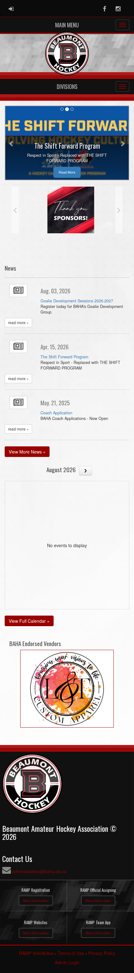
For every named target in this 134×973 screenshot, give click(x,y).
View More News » (27, 452)
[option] (67, 210)
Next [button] (118, 210)
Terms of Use (71, 953)
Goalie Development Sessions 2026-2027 (77, 301)
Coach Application (56, 413)
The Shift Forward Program (64, 357)
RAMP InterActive (36, 953)
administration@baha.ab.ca (39, 871)
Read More (67, 172)
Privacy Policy (101, 953)
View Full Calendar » (29, 621)
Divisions (67, 86)
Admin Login (67, 962)
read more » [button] (18, 322)
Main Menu (67, 25)
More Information (36, 900)
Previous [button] (15, 210)
